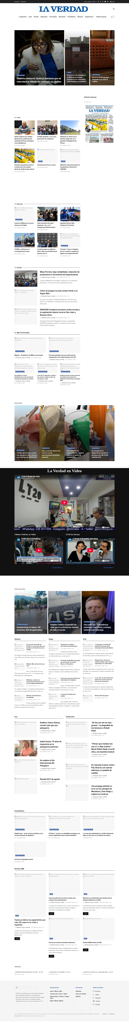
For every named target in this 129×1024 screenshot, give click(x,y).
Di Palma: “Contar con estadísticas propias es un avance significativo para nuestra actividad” (64, 834)
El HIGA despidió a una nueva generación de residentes (46, 138)
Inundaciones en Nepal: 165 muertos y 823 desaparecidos (29, 628)
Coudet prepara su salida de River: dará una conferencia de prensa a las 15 (47, 251)
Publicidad (23, 1)
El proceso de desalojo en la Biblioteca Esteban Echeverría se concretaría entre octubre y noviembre (76, 78)
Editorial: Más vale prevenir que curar (35, 665)
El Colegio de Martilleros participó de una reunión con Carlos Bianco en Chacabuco (70, 662)
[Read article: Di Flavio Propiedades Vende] (30, 849)
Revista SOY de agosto (50, 779)
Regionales (44, 17)
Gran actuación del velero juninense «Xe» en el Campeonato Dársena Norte (46, 225)
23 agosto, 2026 (32, 668)
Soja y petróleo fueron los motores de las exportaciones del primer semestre (51, 454)
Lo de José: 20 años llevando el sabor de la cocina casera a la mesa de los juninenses (104, 679)
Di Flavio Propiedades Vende (23, 859)
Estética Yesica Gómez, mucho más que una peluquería (50, 725)
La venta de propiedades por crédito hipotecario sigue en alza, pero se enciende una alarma (98, 834)
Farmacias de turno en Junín (46, 165)
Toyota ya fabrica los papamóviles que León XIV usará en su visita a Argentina (29, 922)
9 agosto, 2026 (66, 666)
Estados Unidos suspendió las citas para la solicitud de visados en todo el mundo (64, 627)
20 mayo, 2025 (88, 837)
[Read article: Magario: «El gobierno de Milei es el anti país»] (30, 345)
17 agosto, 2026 (100, 650)
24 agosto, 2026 (32, 652)
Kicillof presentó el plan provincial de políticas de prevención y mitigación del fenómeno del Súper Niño (70, 377)
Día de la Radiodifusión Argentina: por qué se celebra (100, 79)
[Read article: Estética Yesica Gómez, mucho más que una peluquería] (25, 729)
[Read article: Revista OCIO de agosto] (88, 698)
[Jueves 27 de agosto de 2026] (99, 143)
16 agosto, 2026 (32, 699)
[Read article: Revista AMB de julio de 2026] (99, 929)
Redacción (17, 1)
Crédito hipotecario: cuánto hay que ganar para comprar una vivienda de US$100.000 (27, 455)
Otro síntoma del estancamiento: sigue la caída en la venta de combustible (75, 454)
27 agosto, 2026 (38, 85)
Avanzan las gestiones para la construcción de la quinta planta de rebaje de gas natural (24, 167)
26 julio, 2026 (70, 945)
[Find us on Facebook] (98, 1)
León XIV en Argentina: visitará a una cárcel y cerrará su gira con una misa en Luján (46, 377)
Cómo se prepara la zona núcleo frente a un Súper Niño (59, 292)
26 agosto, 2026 (65, 171)
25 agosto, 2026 (62, 317)
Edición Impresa (101, 17)
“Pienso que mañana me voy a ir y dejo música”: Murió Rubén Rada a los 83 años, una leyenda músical (103, 747)
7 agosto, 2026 (70, 902)
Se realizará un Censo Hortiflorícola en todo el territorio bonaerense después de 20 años (23, 377)
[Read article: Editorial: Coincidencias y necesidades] (19, 698)
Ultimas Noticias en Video (25, 534)
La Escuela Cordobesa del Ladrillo (68, 695)
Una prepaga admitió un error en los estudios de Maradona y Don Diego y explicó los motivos (102, 790)
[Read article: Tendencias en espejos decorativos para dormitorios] (54, 647)
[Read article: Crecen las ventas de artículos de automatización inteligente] (54, 681)
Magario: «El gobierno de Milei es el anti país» (28, 355)
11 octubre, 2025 (20, 837)
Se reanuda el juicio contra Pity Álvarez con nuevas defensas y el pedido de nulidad (102, 768)
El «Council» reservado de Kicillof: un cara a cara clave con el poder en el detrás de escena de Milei (35, 647)
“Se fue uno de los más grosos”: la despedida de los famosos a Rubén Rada (102, 726)
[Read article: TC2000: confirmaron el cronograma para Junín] (24, 240)
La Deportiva (23, 17)
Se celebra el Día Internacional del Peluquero (47, 763)
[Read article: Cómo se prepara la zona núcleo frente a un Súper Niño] (25, 297)
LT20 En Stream (73, 534)
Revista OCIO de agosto (102, 695)
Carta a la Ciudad (81, 994)
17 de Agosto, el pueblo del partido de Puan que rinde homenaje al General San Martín (104, 646)
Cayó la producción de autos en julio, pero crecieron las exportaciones (62, 899)
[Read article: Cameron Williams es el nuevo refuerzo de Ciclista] (24, 214)
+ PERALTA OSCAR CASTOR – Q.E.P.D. (58, 972)
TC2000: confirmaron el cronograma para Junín (21, 250)
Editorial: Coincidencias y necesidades (33, 696)
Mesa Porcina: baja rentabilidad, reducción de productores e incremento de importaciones (59, 273)
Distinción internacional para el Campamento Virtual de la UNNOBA (70, 167)
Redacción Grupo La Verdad (25, 85)
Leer (18, 938)
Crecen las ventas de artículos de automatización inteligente (70, 679)
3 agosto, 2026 (100, 666)
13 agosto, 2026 (66, 648)
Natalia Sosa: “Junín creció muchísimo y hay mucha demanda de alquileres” (28, 834)
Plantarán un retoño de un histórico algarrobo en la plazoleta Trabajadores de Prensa (68, 140)
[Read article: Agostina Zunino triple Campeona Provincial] (70, 214)
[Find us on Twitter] (100, 1)
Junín (30, 17)
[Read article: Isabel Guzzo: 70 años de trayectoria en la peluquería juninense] (25, 748)
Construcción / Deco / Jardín (58, 994)
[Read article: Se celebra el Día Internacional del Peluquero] (25, 767)
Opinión (78, 996)
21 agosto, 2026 (32, 685)
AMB (17, 915)
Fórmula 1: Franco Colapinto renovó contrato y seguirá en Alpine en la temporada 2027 (69, 251)
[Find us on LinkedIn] (107, 1)
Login (113, 1)
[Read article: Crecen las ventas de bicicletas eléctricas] (64, 929)
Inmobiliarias (71, 17)
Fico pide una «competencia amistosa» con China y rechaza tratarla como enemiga (97, 627)
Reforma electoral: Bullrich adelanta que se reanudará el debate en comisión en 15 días (39, 80)
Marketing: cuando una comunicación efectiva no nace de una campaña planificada (35, 681)
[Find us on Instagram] (102, 1)
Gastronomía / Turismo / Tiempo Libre (59, 997)
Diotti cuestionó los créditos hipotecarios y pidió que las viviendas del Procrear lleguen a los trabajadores (24, 140)
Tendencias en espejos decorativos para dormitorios (69, 645)
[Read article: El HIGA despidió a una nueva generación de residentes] (47, 127)
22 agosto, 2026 (87, 974)
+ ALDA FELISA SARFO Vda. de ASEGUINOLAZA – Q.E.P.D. (29, 972)
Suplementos (89, 17)
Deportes (19, 219)
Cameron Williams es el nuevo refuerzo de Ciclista (24, 224)
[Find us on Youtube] (105, 1)
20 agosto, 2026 (36, 927)
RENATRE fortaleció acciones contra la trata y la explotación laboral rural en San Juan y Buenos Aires (60, 312)
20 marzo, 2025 (20, 861)
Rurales (36, 17)
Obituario (80, 17)
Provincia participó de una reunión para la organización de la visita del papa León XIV (62, 356)
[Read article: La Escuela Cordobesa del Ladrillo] (54, 697)
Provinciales (53, 17)
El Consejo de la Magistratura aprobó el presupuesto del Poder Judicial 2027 (100, 454)
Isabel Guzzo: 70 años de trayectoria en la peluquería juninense (50, 744)
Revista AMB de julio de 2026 (92, 942)
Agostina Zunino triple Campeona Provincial (67, 224)
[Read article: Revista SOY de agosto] (25, 786)
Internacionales (22, 624)
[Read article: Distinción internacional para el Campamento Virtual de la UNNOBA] (70, 156)
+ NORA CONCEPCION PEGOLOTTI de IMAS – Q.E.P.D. (96, 972)
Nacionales (62, 17)
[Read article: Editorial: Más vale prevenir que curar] (19, 667)
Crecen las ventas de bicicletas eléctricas (62, 942)
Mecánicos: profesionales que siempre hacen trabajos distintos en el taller (97, 899)
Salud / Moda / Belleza (56, 1001)
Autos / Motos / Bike (56, 991)
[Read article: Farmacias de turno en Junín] (47, 156)
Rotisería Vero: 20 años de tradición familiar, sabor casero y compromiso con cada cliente (104, 661)
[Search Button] (114, 9)
